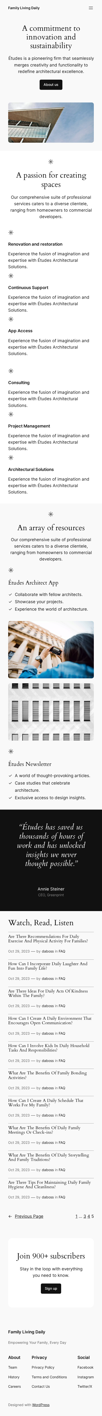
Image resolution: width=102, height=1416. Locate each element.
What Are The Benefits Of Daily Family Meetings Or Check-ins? (44, 1130)
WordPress (41, 1405)
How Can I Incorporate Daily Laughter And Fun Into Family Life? (47, 966)
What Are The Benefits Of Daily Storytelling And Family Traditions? (48, 1157)
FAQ (62, 951)
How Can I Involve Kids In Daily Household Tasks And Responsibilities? (48, 1048)
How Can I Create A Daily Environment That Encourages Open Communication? (49, 1020)
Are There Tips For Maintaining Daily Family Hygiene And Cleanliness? (49, 1184)
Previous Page (25, 1216)
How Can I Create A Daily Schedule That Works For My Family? (45, 1102)
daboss (48, 951)
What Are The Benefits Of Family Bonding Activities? (47, 1075)
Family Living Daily (24, 8)
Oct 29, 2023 (19, 951)
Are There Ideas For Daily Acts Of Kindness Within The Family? (48, 993)
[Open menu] (91, 8)
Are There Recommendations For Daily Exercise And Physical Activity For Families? (48, 938)
